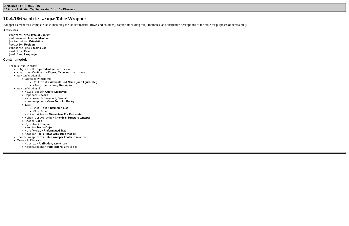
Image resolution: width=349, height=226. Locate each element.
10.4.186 (44, 18)
